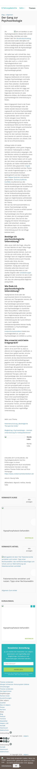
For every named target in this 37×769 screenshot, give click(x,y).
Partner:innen (5, 696)
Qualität (3, 703)
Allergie (2, 684)
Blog (3, 15)
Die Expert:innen (6, 691)
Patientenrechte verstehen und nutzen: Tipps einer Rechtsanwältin (18, 579)
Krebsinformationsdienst (13, 331)
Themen (32, 8)
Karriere (3, 710)
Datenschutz (4, 730)
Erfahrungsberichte (9, 8)
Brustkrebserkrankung (24, 38)
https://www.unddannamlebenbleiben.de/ (19, 474)
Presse (2, 707)
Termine (3, 719)
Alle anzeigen (29, 501)
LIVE (7, 723)
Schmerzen (9, 684)
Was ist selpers (5, 705)
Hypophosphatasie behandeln (16, 530)
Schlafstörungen (25, 273)
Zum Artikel (13, 590)
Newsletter (4, 721)
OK (16, 766)
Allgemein (9, 15)
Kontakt (2, 726)
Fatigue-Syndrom (14, 177)
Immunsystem (19, 684)
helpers (2, 723)
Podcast (2, 716)
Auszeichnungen (6, 698)
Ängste (27, 166)
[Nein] (20, 766)
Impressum (4, 728)
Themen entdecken (6, 682)
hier (27, 674)
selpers (25, 736)
